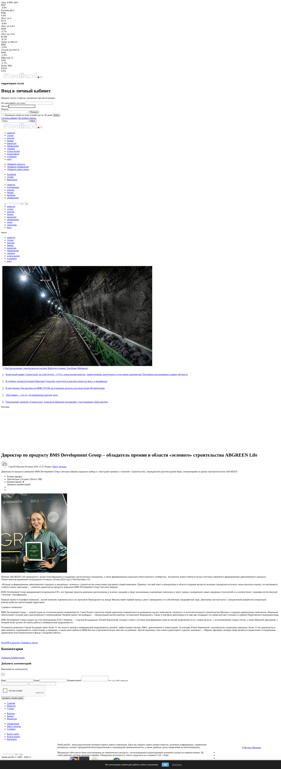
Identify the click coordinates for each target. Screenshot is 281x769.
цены (9, 222)
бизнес (10, 140)
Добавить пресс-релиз (18, 169)
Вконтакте (12, 179)
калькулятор (13, 154)
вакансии (11, 143)
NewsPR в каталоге (10, 642)
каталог (11, 138)
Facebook (11, 174)
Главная (11, 703)
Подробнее (177, 765)
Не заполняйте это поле (13, 103)
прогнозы (12, 225)
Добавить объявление (18, 167)
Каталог (11, 713)
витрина (11, 195)
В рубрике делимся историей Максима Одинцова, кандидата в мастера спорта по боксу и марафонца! (57, 381)
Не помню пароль (27, 118)
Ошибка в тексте (29, 642)
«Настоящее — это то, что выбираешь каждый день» (32, 395)
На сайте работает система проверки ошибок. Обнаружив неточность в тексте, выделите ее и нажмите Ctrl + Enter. (130, 753)
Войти (56, 115)
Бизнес (10, 716)
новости (11, 133)
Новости (11, 706)
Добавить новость (16, 164)
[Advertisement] (89, 428)
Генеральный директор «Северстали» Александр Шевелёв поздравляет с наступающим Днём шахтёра (57, 402)
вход (9, 159)
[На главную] (22, 77)
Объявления (13, 723)
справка (11, 148)
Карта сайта (13, 734)
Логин (4, 106)
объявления (13, 146)
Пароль (4, 109)
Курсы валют (13, 736)
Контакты (12, 739)
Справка (11, 729)
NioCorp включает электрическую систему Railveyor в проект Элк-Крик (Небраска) (46, 368)
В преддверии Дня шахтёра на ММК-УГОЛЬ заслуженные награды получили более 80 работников (55, 388)
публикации (13, 187)
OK (165, 764)
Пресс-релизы (59, 466)
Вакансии (12, 718)
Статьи (10, 708)
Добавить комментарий (18, 484)
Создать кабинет (9, 118)
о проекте (12, 156)
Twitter (10, 177)
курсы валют (13, 151)
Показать (34, 112)
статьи (10, 135)
